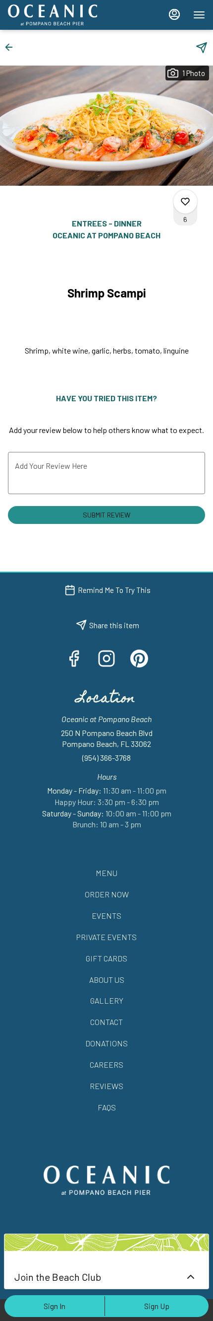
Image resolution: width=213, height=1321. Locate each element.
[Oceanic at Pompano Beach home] (52, 14)
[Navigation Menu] (199, 14)
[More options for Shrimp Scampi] (185, 202)
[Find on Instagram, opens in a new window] (106, 660)
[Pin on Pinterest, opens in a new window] (139, 660)
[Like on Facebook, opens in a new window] (74, 660)
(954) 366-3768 (106, 757)
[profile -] (174, 14)
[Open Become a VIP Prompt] (191, 1277)
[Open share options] (201, 48)
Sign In (54, 1306)
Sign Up (156, 1306)
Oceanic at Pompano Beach (106, 1180)
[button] (12, 47)
